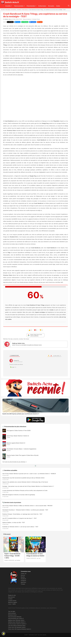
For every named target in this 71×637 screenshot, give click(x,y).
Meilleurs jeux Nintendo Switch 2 (16, 622)
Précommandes (31, 6)
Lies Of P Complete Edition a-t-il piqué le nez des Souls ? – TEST (19, 518)
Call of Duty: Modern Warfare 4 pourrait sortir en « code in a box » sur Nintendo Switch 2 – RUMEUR (29, 473)
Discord (23, 575)
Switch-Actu (8, 19)
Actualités (8, 6)
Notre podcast (12, 613)
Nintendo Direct (12, 615)
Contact (10, 598)
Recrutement (11, 597)
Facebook (23, 578)
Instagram (23, 580)
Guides (58, 6)
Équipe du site (12, 595)
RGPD (14, 604)
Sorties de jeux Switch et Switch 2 (17, 623)
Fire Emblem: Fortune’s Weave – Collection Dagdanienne (21, 449)
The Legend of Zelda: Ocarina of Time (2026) (19, 430)
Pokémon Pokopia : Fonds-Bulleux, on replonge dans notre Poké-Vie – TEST (22, 514)
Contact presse (12, 600)
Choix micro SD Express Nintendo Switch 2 (19, 629)
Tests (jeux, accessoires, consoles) (13, 9)
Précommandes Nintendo (14, 616)
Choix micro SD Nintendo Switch (16, 627)
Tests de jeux (25, 9)
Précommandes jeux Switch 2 (16, 618)
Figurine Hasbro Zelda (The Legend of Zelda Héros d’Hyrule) (22, 455)
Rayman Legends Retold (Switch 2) (16, 443)
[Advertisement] (35, 98)
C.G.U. (9, 604)
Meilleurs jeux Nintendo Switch (16, 620)
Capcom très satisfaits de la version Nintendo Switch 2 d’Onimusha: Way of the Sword (25, 482)
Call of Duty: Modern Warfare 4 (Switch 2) (18, 435)
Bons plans (51, 6)
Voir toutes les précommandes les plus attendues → (14, 461)
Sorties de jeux (42, 6)
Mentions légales (12, 602)
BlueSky (23, 577)
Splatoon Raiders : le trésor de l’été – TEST (13, 522)
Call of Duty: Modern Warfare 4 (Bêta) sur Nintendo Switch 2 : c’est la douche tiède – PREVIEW (27, 505)
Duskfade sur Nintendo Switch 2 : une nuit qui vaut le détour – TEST (20, 526)
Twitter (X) (23, 573)
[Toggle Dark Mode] (3, 633)
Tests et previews (18, 6)
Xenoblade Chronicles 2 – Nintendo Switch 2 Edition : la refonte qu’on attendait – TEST (25, 510)
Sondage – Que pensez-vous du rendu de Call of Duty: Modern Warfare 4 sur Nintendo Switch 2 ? (28, 486)
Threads (23, 584)
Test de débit (11, 611)
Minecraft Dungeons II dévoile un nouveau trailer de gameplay (18, 494)
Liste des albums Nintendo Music (17, 625)
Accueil (2, 9)
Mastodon (23, 582)
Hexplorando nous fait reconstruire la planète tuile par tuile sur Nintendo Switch (23, 477)
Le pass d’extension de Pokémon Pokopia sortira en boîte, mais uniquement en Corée (24, 490)
